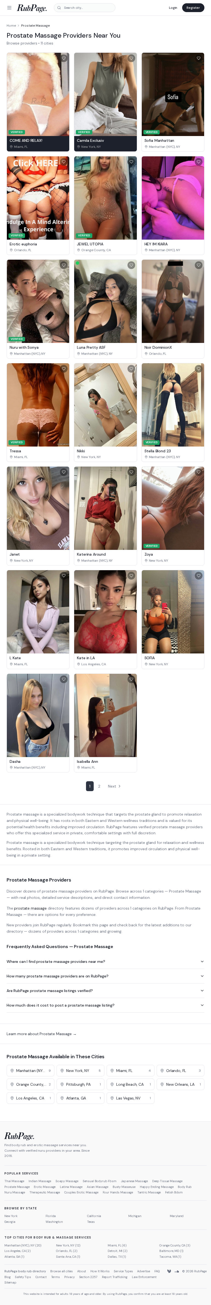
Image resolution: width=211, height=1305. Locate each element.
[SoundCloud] (176, 1271)
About (81, 1271)
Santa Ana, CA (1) (68, 1257)
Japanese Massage (134, 1181)
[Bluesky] (169, 1271)
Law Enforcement (144, 1277)
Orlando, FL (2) (66, 1251)
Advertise (143, 1271)
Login (173, 7)
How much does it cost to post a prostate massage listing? (61, 1005)
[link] (38, 146)
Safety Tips (23, 1277)
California (94, 1216)
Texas (91, 1222)
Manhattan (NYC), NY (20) (22, 1245)
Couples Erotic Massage (81, 1192)
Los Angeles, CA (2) (17, 1251)
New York (11, 1216)
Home (11, 25)
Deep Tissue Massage (167, 1181)
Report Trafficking (114, 1277)
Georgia (9, 1222)
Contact (41, 1277)
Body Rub (185, 1187)
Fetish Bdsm (173, 1192)
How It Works (99, 1271)
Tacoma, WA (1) (170, 1257)
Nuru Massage (14, 1192)
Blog (7, 1277)
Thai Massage (14, 1181)
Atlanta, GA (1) (14, 1257)
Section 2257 (88, 1277)
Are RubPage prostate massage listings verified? (50, 990)
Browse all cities (61, 1271)
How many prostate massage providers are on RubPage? (58, 976)
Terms (55, 1277)
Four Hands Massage (118, 1192)
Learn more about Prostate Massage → (41, 1033)
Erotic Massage (44, 1187)
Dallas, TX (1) (117, 1257)
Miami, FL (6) (117, 1245)
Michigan (134, 1216)
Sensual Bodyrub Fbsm (99, 1181)
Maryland (177, 1216)
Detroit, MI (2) (117, 1251)
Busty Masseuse (124, 1187)
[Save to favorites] (64, 58)
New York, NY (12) (68, 1245)
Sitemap (10, 1282)
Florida (51, 1216)
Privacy (69, 1277)
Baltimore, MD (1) (171, 1251)
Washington (54, 1222)
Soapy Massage (66, 1181)
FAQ (157, 1271)
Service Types (123, 1271)
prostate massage (30, 908)
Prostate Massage (16, 1187)
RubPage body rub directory (25, 1271)
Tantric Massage (149, 1192)
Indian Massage (40, 1181)
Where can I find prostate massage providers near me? (56, 961)
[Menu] (9, 7)
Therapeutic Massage (44, 1192)
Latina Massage (71, 1187)
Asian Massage (97, 1187)
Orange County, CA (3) (174, 1245)
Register (193, 7)
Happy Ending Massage (157, 1187)
